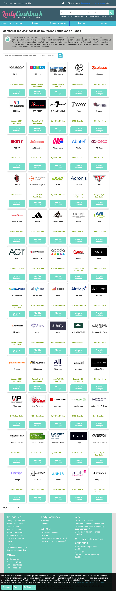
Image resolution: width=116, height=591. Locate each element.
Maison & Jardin (14, 529)
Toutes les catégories (16, 550)
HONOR (71, 16)
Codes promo (13, 559)
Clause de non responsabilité (53, 541)
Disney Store (99, 16)
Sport (9, 541)
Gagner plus (80, 552)
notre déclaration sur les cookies (91, 582)
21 (23, 507)
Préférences (29, 587)
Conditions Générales (50, 532)
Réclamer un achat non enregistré (89, 524)
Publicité (44, 524)
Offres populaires (14, 565)
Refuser (17, 587)
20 (19, 507)
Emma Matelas (79, 16)
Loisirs (10, 544)
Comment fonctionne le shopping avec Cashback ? (89, 527)
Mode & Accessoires (15, 524)
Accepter (7, 587)
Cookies (44, 535)
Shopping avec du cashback (11, 23)
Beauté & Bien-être (15, 532)
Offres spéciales (14, 568)
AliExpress (90, 16)
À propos (45, 521)
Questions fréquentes (84, 521)
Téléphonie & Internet (16, 535)
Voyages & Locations (16, 521)
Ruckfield (108, 16)
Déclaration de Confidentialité (54, 538)
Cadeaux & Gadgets (15, 538)
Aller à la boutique (16, 93)
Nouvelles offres (14, 562)
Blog (105, 23)
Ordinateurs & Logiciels (17, 547)
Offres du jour (13, 526)
